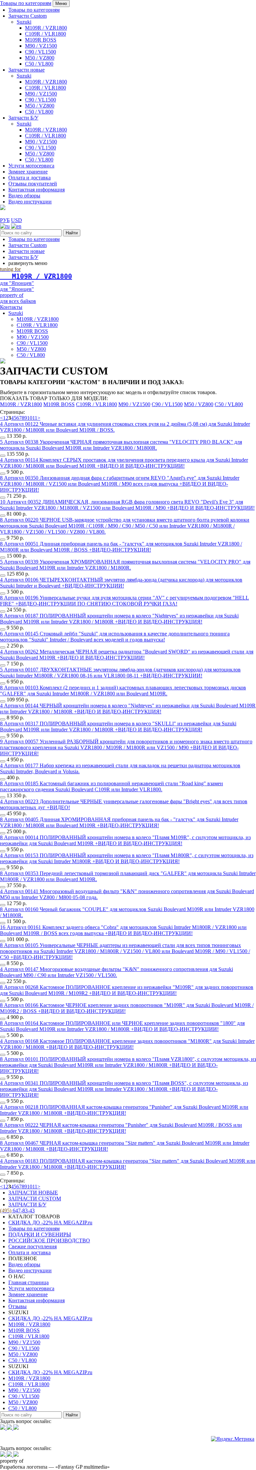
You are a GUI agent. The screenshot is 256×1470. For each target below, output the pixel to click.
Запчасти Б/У (23, 118)
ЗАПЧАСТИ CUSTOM (34, 1198)
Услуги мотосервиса (31, 165)
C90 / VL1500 (40, 52)
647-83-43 (17, 1210)
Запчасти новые (26, 70)
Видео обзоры (24, 195)
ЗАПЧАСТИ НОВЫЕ (33, 1192)
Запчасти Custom (27, 16)
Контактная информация (36, 189)
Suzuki (24, 22)
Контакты (11, 307)
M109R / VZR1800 (46, 28)
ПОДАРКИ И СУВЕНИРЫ (39, 1234)
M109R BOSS (40, 40)
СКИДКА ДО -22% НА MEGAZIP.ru (50, 1222)
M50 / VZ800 (39, 58)
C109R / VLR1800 (45, 34)
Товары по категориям (25, 3)
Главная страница (28, 1282)
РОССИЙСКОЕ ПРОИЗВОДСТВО (49, 1240)
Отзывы (17, 1306)
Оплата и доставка (29, 177)
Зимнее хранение (28, 171)
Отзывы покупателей (32, 183)
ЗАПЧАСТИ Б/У (27, 1204)
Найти (72, 232)
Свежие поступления (32, 1246)
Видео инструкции (30, 201)
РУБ (5, 220)
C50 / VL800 (39, 64)
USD (16, 220)
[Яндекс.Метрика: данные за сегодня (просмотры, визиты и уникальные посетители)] (232, 1439)
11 (34, 418)
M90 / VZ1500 (41, 46)
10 (29, 418)
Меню (61, 3)
